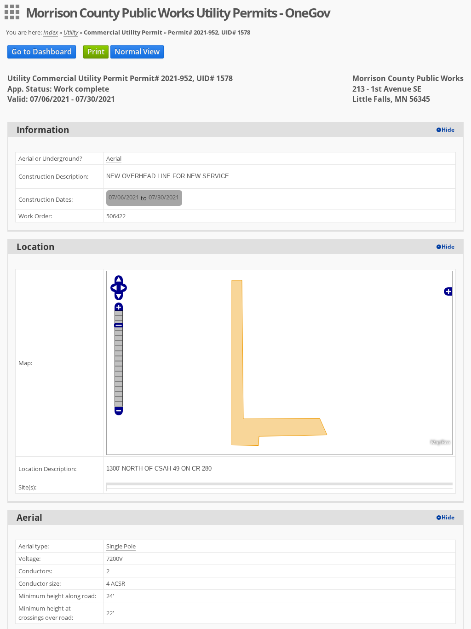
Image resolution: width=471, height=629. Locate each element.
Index (50, 32)
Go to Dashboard (41, 52)
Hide (448, 130)
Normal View (137, 52)
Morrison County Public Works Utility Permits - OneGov (178, 12)
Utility (70, 32)
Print (95, 52)
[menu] (12, 12)
